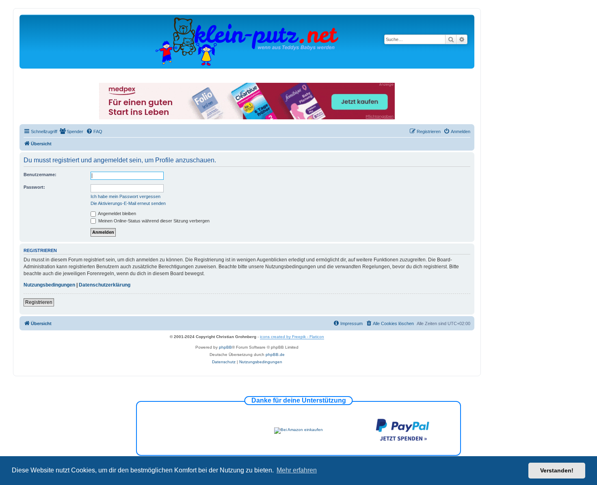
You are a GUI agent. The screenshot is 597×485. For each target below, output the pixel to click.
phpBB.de (275, 354)
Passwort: (34, 187)
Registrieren (38, 302)
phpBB (225, 347)
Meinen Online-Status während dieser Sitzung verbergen (153, 220)
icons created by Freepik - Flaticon (292, 336)
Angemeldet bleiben (116, 213)
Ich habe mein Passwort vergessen (125, 196)
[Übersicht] (247, 41)
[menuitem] (71, 131)
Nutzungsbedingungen (49, 285)
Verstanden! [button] (556, 470)
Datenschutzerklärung (104, 285)
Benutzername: (40, 174)
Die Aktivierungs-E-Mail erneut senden (128, 203)
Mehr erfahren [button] (297, 470)
